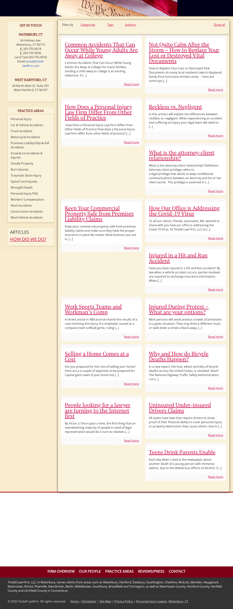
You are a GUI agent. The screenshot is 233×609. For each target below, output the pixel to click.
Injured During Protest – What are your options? (179, 309)
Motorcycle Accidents (25, 137)
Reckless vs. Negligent (175, 106)
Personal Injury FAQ (24, 193)
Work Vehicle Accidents (27, 217)
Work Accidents (21, 205)
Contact (177, 571)
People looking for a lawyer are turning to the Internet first (97, 410)
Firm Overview (61, 571)
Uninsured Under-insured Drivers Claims (180, 407)
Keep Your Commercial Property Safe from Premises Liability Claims (99, 213)
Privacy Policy (123, 601)
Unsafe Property (22, 163)
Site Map (105, 601)
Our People (90, 571)
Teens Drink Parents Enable (182, 452)
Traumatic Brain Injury (26, 175)
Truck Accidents (21, 131)
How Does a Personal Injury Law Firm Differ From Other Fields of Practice (98, 112)
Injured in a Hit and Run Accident (178, 258)
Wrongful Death (22, 187)
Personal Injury (21, 119)
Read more (131, 84)
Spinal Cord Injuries (24, 181)
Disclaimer (89, 601)
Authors (130, 25)
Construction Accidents (27, 211)
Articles (19, 232)
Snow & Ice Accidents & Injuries (27, 155)
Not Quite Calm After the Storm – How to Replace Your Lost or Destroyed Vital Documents (184, 52)
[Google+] (220, 601)
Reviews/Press (151, 571)
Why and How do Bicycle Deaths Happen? (178, 356)
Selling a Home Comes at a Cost (97, 356)
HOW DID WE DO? (28, 239)
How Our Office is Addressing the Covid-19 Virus (184, 210)
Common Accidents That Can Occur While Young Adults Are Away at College (101, 50)
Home (74, 601)
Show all (219, 25)
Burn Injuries (19, 169)
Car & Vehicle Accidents (27, 125)
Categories (87, 25)
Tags (110, 25)
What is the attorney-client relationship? (181, 155)
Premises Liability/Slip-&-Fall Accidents (30, 145)
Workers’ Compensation (27, 199)
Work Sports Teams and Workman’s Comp (93, 309)
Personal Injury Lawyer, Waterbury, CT (162, 601)
